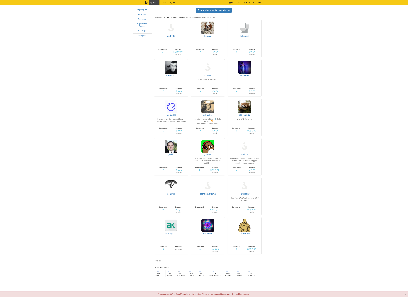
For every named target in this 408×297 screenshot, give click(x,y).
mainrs (244, 154)
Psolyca (207, 36)
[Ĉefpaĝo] (146, 2)
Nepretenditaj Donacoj (142, 25)
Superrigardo (142, 10)
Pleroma (239, 275)
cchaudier (207, 115)
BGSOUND (171, 75)
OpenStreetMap (214, 275)
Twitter (169, 275)
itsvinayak (244, 75)
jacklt (171, 154)
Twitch (191, 275)
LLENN (207, 75)
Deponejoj (142, 31)
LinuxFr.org (250, 275)
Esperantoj (142, 19)
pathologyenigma (208, 194)
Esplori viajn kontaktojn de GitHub (214, 10)
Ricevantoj (142, 14)
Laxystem (207, 233)
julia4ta (208, 154)
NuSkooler (244, 194)
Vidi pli (158, 261)
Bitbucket (228, 275)
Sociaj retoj (142, 36)
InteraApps (171, 115)
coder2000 (245, 233)
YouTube (201, 275)
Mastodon (159, 275)
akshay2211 (171, 233)
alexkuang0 (244, 115)
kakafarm (244, 36)
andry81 (171, 36)
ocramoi (171, 194)
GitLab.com (180, 275)
